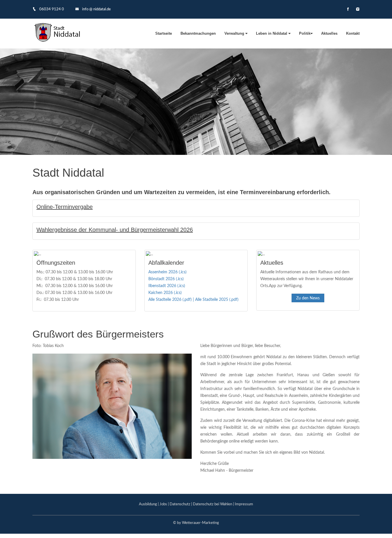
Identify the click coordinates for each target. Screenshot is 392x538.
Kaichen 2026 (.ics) (165, 293)
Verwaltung (234, 33)
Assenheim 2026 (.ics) (167, 272)
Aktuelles (329, 33)
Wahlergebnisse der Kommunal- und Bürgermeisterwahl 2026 (114, 230)
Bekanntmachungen (198, 33)
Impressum (244, 504)
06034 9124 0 (51, 9)
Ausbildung (148, 504)
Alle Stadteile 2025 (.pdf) (216, 300)
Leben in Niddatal (272, 33)
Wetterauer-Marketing (200, 523)
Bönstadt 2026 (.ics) (166, 279)
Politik (305, 33)
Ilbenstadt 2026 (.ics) (166, 286)
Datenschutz (180, 504)
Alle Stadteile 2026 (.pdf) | (171, 300)
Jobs (163, 504)
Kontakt (353, 33)
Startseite (163, 33)
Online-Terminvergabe (64, 207)
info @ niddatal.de (96, 9)
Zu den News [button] (308, 298)
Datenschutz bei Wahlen (212, 504)
